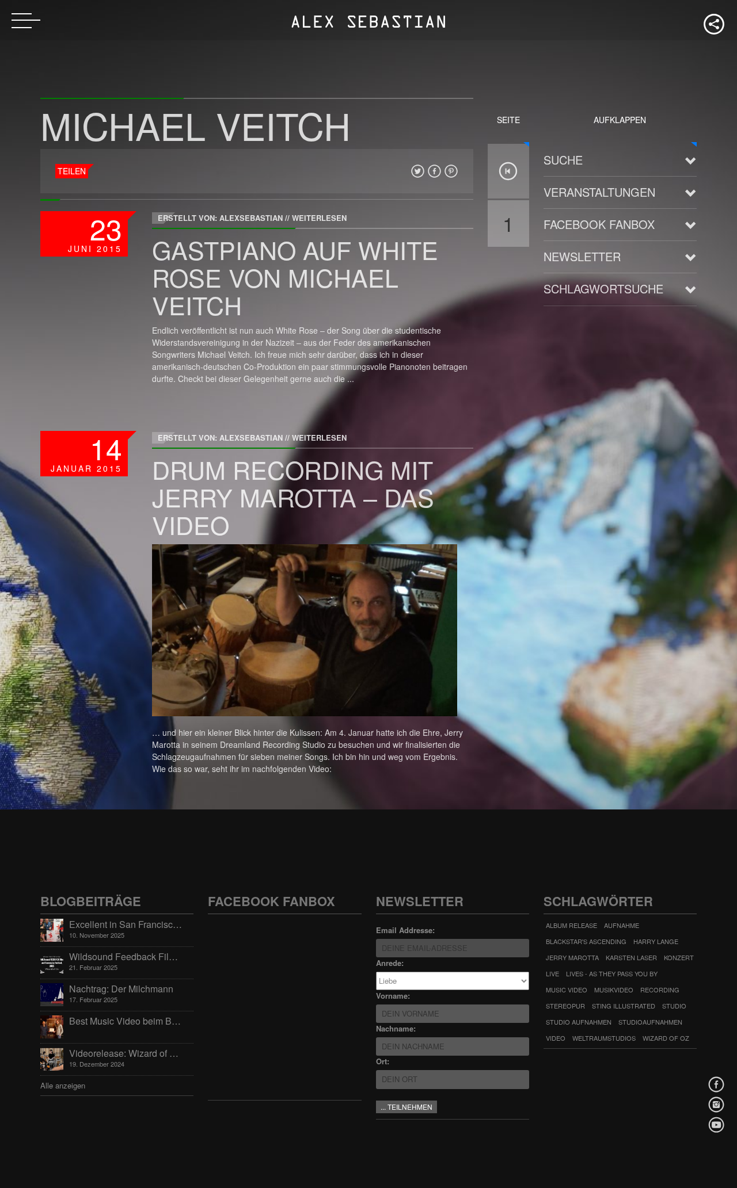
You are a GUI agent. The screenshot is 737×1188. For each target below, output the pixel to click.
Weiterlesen (319, 217)
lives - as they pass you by (612, 973)
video (555, 1037)
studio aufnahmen (578, 1021)
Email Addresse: (405, 930)
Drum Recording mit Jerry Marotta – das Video (293, 497)
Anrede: (390, 962)
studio (674, 1005)
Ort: (382, 1061)
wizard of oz (666, 1037)
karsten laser (631, 957)
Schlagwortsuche (603, 288)
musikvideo (613, 989)
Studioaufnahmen (650, 1021)
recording (659, 989)
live (552, 973)
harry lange (655, 941)
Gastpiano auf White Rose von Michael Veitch (295, 277)
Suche (563, 159)
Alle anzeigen (62, 1085)
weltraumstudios (604, 1037)
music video (566, 989)
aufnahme (621, 925)
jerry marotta (572, 957)
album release (571, 925)
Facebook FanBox (599, 224)
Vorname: (393, 995)
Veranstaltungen (599, 192)
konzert (679, 957)
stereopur (565, 1005)
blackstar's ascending (586, 941)
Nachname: (396, 1028)
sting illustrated (623, 1005)
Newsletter (582, 256)
